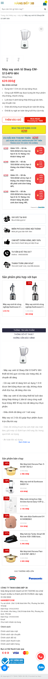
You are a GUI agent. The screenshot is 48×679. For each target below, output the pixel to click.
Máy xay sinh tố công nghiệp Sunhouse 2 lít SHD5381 (12, 305)
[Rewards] (4, 668)
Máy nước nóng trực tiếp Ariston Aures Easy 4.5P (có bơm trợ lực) (32, 500)
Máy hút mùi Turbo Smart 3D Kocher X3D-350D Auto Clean (32, 535)
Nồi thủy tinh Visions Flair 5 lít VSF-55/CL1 (32, 465)
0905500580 (14, 617)
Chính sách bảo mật (9, 631)
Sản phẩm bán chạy (12, 458)
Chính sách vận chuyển (10, 634)
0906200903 (14, 609)
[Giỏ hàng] (44, 4)
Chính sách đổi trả (8, 638)
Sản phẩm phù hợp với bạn (19, 277)
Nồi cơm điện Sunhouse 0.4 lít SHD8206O (32, 517)
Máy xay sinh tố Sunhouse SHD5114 (31, 483)
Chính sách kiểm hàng (10, 644)
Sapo (39, 676)
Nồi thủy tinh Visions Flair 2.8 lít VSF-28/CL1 (31, 552)
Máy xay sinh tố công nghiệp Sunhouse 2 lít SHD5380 (35, 305)
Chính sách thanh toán (10, 641)
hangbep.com (7, 600)
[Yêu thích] (41, 29)
